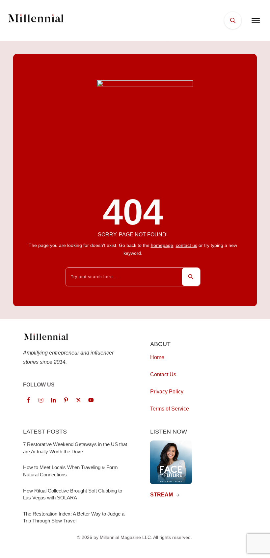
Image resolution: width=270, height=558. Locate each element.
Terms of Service (169, 409)
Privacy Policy (166, 391)
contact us (186, 245)
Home (157, 357)
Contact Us (163, 374)
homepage (162, 245)
